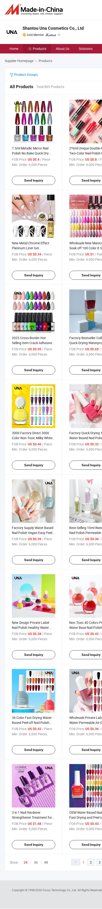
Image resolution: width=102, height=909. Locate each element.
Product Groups (26, 74)
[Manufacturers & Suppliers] (35, 9)
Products (39, 48)
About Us (62, 48)
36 (36, 862)
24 (26, 862)
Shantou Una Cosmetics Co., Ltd (53, 28)
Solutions (86, 48)
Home (13, 48)
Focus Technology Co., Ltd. (60, 890)
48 (46, 862)
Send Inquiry (33, 180)
